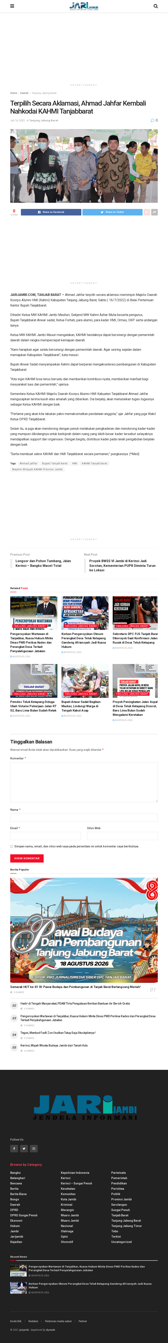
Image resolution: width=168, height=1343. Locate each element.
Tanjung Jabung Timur (126, 1226)
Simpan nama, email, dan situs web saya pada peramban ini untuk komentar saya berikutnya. (76, 846)
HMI (74, 463)
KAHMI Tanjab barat (94, 463)
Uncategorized (121, 1242)
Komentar (18, 758)
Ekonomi (16, 1220)
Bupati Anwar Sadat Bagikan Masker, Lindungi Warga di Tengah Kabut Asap (80, 706)
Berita (14, 1188)
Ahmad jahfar (28, 463)
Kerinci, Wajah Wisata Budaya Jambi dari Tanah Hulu (54, 1045)
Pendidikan (119, 1183)
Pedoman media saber (58, 1321)
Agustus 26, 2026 (124, 648)
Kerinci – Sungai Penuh (76, 1183)
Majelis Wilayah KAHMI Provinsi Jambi (37, 469)
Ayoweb (50, 1329)
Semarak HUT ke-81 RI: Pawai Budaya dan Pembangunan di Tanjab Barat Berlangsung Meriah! (75, 987)
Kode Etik (16, 1321)
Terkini (116, 1236)
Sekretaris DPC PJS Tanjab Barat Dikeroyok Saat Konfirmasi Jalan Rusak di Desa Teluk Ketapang (135, 638)
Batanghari (17, 1178)
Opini (64, 1236)
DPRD (14, 1210)
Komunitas (68, 1194)
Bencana (16, 1183)
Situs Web (93, 828)
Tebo (114, 1231)
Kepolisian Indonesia (75, 1172)
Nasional (67, 1226)
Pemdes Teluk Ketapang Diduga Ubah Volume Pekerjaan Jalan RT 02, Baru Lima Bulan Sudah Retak (33, 706)
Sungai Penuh (120, 1210)
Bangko (15, 1172)
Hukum (15, 1226)
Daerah (24, 93)
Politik (115, 1194)
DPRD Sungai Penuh (23, 1215)
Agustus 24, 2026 (21, 716)
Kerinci (65, 1178)
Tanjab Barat (119, 1215)
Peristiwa (117, 1188)
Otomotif (67, 1242)
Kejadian (16, 1242)
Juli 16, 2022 (17, 120)
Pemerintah (119, 1178)
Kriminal (66, 1204)
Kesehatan (68, 1188)
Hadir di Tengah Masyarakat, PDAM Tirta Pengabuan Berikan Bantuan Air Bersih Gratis (75, 1003)
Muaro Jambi (70, 1215)
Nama (15, 810)
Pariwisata (118, 1172)
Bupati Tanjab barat (55, 463)
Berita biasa (18, 1194)
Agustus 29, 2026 (21, 656)
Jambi (14, 1231)
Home (13, 93)
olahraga (67, 1231)
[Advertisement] (84, 47)
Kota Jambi (68, 1199)
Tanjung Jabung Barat (44, 93)
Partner (83, 1321)
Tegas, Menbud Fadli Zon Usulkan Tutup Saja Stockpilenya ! (58, 1032)
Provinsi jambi (121, 1199)
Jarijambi (16, 1236)
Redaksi (33, 1321)
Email (15, 828)
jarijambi (24, 1329)
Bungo (14, 1199)
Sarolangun (119, 1204)
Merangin (67, 1210)
